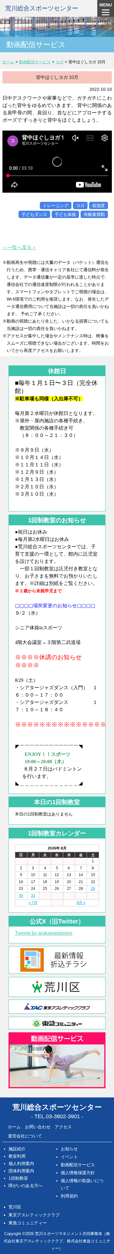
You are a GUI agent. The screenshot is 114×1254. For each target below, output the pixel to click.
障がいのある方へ (26, 1185)
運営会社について (25, 1136)
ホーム (14, 1126)
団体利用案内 (21, 1170)
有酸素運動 (94, 214)
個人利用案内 (21, 1163)
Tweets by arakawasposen (43, 933)
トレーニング (55, 205)
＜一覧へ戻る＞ (19, 247)
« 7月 (33, 903)
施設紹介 (17, 1148)
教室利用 (17, 1156)
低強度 (98, 205)
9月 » (81, 903)
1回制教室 (18, 1178)
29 (93, 888)
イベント (69, 1156)
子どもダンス (34, 214)
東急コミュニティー (28, 1222)
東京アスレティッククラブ (34, 1214)
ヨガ (80, 205)
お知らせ (69, 1148)
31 (33, 895)
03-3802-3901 (63, 1116)
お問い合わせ (37, 1126)
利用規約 (69, 1195)
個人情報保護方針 (78, 1172)
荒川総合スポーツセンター (41, 8)
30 (21, 895)
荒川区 (15, 1206)
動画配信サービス (78, 1164)
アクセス (63, 1126)
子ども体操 (65, 214)
